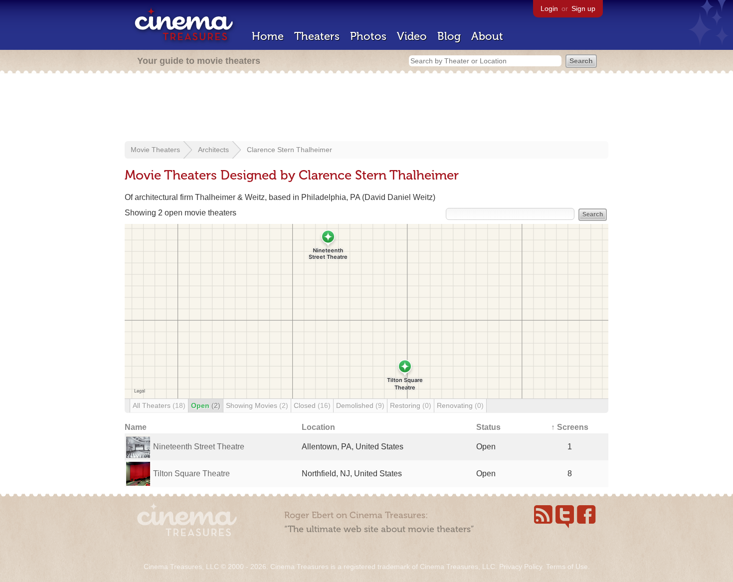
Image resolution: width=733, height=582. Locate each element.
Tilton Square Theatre (191, 473)
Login (549, 8)
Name (136, 427)
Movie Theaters (155, 150)
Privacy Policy (520, 567)
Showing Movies (257, 405)
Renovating (460, 405)
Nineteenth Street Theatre (198, 446)
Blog (449, 36)
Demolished (360, 405)
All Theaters (159, 405)
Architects (213, 150)
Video (412, 36)
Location (318, 427)
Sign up (583, 8)
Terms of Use (567, 567)
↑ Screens (569, 427)
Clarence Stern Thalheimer (289, 150)
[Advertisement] (366, 108)
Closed (312, 405)
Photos (368, 36)
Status (488, 427)
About (487, 36)
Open (205, 405)
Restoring (410, 405)
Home (268, 36)
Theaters (317, 36)
